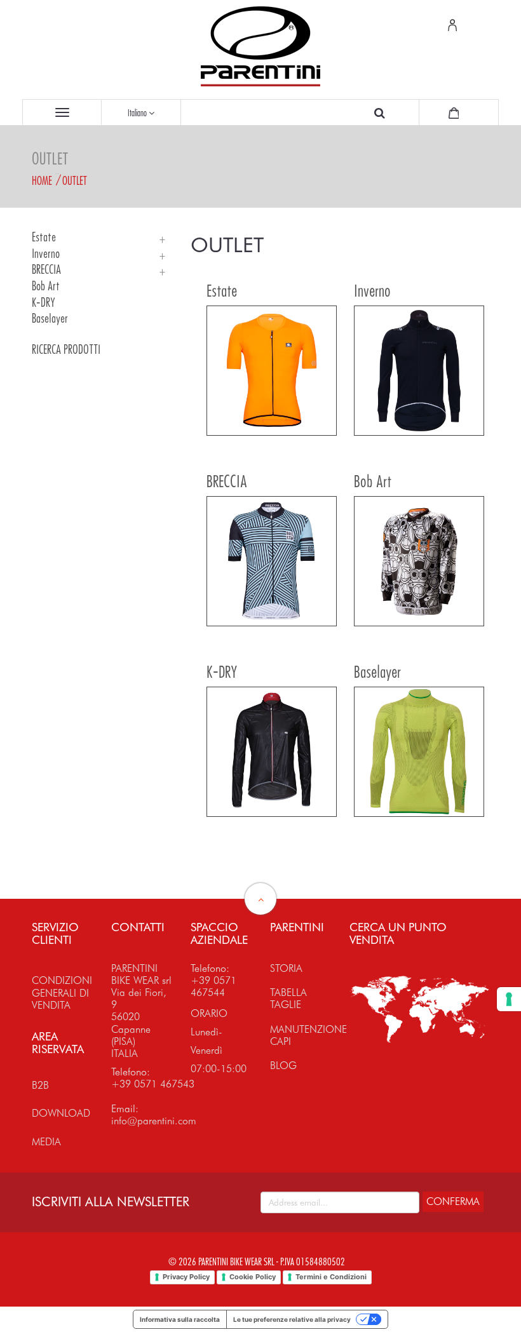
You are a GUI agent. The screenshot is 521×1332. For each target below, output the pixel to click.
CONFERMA (453, 1201)
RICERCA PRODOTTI (66, 349)
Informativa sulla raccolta (180, 1319)
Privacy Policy (186, 1276)
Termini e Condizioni (331, 1276)
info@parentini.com (153, 1121)
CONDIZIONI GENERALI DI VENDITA (62, 992)
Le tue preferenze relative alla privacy (292, 1319)
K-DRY (43, 302)
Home (42, 180)
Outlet (74, 180)
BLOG (283, 1066)
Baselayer (50, 318)
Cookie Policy (252, 1276)
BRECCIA (46, 269)
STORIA (286, 968)
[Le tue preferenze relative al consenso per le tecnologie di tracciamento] (509, 999)
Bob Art (46, 286)
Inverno (46, 253)
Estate (44, 237)
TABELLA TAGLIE (288, 998)
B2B (40, 1085)
